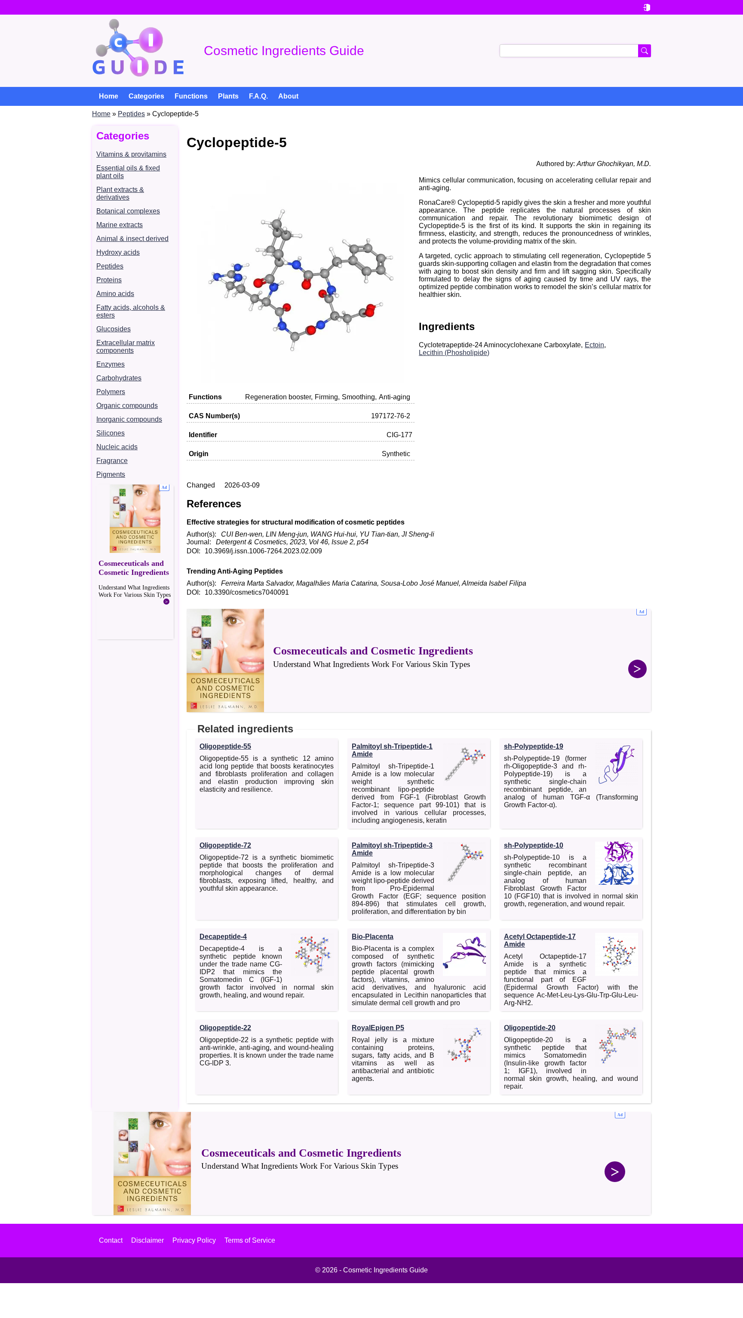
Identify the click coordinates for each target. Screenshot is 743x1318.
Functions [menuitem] (191, 96)
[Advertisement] (135, 562)
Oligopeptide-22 (225, 1027)
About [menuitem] (288, 96)
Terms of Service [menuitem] (249, 1240)
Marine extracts (119, 224)
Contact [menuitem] (111, 1240)
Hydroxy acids (118, 252)
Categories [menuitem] (146, 96)
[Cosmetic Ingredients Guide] (138, 51)
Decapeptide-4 (223, 936)
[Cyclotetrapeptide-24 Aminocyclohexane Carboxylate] (300, 380)
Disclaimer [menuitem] (147, 1240)
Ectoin (594, 345)
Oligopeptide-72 (225, 845)
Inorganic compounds (129, 419)
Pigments (110, 474)
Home (101, 113)
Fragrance (112, 460)
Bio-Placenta (372, 936)
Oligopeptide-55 (225, 746)
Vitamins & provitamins (131, 154)
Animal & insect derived (132, 238)
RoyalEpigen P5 (378, 1027)
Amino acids (115, 293)
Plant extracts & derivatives (120, 193)
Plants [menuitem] (228, 96)
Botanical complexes (128, 211)
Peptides (131, 113)
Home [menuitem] (108, 96)
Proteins (109, 280)
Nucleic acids (117, 447)
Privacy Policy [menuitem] (194, 1240)
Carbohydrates (118, 378)
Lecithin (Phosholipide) (454, 352)
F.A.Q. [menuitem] (258, 96)
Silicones (110, 433)
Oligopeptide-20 (530, 1027)
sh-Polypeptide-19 (533, 746)
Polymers (110, 391)
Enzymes (110, 364)
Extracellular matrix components (125, 346)
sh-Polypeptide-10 (533, 845)
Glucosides (113, 329)
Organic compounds (127, 405)
